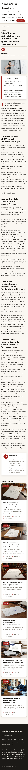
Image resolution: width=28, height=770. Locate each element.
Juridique (12, 14)
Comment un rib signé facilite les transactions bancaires (12, 623)
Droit (4, 17)
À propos (12, 20)
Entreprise (19, 17)
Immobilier (10, 17)
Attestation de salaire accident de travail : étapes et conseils (11, 505)
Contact (21, 20)
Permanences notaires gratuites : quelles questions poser (11, 700)
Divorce (4, 20)
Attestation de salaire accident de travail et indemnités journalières (12, 545)
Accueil (4, 14)
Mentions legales (6, 744)
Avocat (19, 14)
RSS (13, 744)
